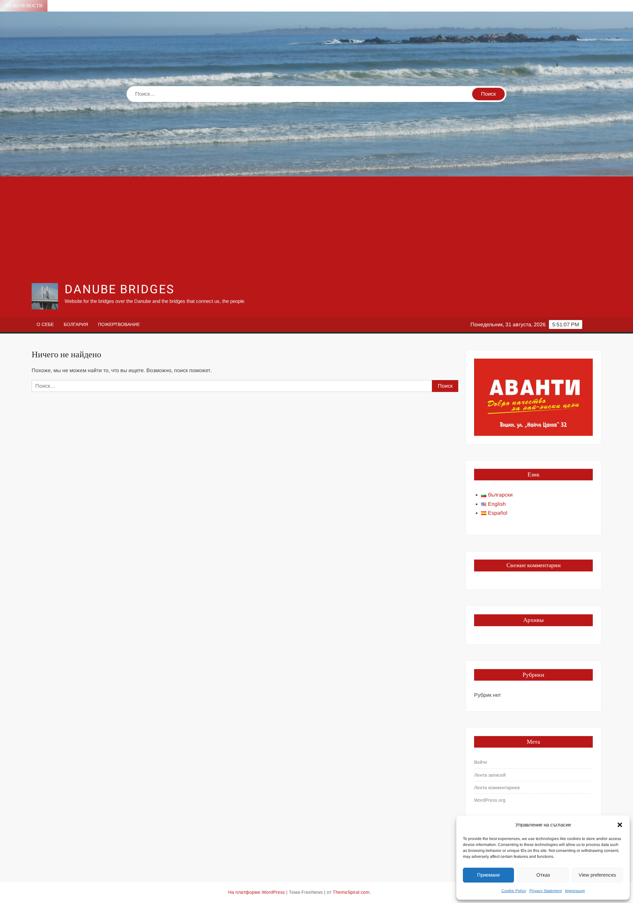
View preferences (597, 875)
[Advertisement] (316, 229)
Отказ (543, 875)
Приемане (488, 875)
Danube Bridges (119, 289)
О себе (45, 324)
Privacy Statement (545, 890)
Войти (480, 762)
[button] (620, 825)
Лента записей (490, 775)
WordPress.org (489, 800)
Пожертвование (119, 324)
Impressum (575, 890)
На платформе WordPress (256, 892)
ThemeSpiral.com (351, 892)
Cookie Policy (513, 890)
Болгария (76, 324)
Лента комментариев (497, 787)
